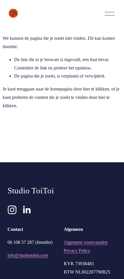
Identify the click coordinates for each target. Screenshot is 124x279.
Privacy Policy (77, 250)
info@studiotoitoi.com (27, 255)
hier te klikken (96, 88)
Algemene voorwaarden (86, 242)
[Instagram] (12, 209)
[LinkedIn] (26, 209)
